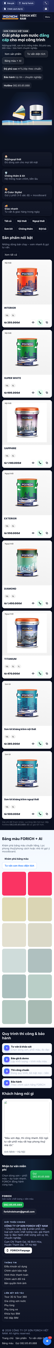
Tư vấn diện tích (36, 53)
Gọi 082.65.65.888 (41, 1175)
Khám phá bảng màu (16, 858)
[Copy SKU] (47, 322)
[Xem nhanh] (33, 322)
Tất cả (7, 220)
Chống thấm (26, 228)
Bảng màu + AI (13, 60)
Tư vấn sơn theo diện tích (19, 865)
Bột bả (42, 228)
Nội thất (22, 220)
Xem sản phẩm (13, 53)
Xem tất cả (11, 254)
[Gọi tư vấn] (40, 322)
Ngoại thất (39, 220)
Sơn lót (8, 228)
